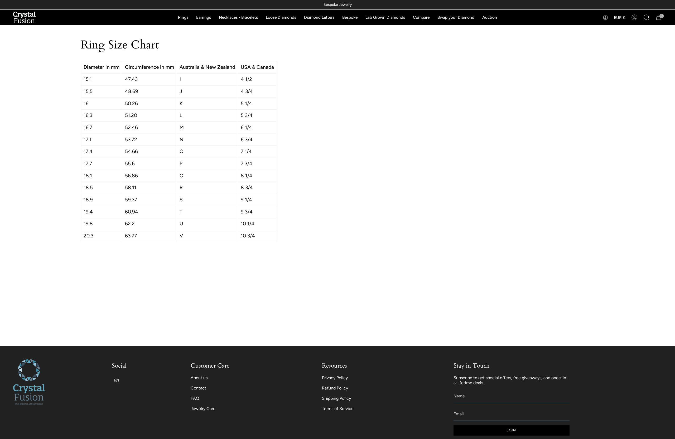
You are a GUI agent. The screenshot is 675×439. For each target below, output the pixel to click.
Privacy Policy (335, 377)
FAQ (195, 398)
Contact (198, 388)
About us (199, 377)
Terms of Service (338, 408)
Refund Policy (335, 388)
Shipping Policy (336, 398)
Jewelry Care (203, 408)
